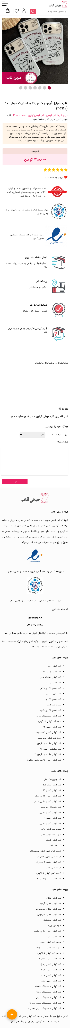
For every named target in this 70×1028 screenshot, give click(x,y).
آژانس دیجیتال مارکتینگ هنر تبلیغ (26, 1021)
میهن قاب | (61, 115)
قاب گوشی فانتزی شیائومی (49, 914)
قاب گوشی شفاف (53, 840)
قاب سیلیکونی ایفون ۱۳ (50, 749)
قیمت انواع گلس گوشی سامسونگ (45, 851)
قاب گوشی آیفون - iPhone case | (27, 115)
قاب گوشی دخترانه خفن (50, 677)
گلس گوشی (45, 526)
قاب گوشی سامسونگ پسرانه (48, 879)
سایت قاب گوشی (53, 705)
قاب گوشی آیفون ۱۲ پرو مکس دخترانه (44, 760)
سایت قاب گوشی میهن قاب (30, 1016)
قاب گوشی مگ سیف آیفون (49, 743)
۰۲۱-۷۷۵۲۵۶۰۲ (35, 618)
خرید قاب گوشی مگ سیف (49, 738)
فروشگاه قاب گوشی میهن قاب (54, 520)
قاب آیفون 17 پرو (53, 694)
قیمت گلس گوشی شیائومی (48, 873)
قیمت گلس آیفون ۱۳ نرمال (49, 856)
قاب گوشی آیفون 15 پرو (50, 812)
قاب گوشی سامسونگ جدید (49, 716)
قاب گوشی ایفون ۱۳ (52, 727)
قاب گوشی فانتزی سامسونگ (48, 909)
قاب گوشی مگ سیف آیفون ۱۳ (47, 754)
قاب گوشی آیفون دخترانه (50, 959)
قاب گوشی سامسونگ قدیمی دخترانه (44, 1008)
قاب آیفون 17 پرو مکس (50, 688)
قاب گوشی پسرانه (53, 683)
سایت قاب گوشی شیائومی (49, 953)
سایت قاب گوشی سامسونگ (48, 948)
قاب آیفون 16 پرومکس (50, 710)
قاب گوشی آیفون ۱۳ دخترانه (48, 732)
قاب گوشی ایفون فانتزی (50, 981)
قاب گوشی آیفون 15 (52, 790)
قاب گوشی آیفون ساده (51, 975)
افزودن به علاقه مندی (54, 177)
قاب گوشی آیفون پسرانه (50, 964)
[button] (49, 88)
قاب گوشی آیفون (53, 666)
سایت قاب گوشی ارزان (51, 829)
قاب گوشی (58, 526)
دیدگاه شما (62, 442)
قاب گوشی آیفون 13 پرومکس (47, 931)
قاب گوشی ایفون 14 (52, 818)
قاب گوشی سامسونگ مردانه (48, 992)
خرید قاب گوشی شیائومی (49, 721)
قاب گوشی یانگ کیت (51, 785)
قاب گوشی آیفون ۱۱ (52, 936)
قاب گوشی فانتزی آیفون (50, 903)
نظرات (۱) (63, 409)
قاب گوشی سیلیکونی (52, 920)
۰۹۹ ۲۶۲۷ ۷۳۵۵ (35, 625)
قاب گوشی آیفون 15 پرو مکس (47, 796)
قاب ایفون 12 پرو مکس (50, 807)
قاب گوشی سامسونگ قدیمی (48, 997)
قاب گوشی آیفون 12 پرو (50, 823)
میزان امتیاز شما (60, 435)
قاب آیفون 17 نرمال (52, 699)
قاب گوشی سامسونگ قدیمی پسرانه (45, 1003)
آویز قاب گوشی (54, 845)
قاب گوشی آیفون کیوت (51, 970)
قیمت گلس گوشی (53, 868)
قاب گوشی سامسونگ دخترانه (48, 986)
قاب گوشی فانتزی (53, 898)
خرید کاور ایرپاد (54, 925)
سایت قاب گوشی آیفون (50, 942)
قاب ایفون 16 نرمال (52, 779)
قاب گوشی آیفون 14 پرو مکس (47, 801)
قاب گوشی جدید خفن (51, 671)
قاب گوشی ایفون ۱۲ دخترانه (48, 862)
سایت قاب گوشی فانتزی (50, 834)
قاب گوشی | (50, 115)
